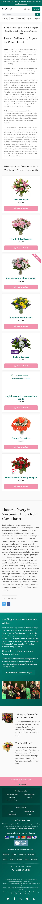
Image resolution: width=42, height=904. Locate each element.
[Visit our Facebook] (14, 898)
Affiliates (29, 814)
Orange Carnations (21, 438)
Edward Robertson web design (20, 894)
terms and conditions (25, 892)
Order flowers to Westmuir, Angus (18, 672)
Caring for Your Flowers (12, 794)
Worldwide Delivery (12, 800)
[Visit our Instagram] (21, 898)
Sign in (29, 19)
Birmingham (22, 854)
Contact (21, 19)
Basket (28, 9)
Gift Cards (12, 797)
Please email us (22, 869)
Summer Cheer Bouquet (21, 317)
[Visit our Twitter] (8, 898)
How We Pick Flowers (29, 794)
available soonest (21, 4)
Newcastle (34, 859)
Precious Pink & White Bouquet (21, 278)
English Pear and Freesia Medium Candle (21, 397)
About (13, 19)
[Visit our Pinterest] (27, 898)
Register (37, 19)
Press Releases (12, 814)
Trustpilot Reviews (29, 811)
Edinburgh (6, 854)
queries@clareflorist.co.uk (24, 664)
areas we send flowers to (24, 849)
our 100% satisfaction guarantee (24, 828)
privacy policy (12, 892)
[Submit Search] (37, 14)
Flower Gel (29, 797)
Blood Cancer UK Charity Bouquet (21, 477)
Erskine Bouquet (21, 357)
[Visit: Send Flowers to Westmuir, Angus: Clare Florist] (8, 604)
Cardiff (5, 859)
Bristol (27, 859)
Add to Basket (22, 208)
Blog (12, 811)
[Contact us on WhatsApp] (34, 898)
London (14, 854)
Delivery (5, 19)
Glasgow (12, 859)
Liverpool (19, 859)
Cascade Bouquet (21, 199)
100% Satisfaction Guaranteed (21, 781)
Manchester (31, 854)
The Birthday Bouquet (21, 239)
